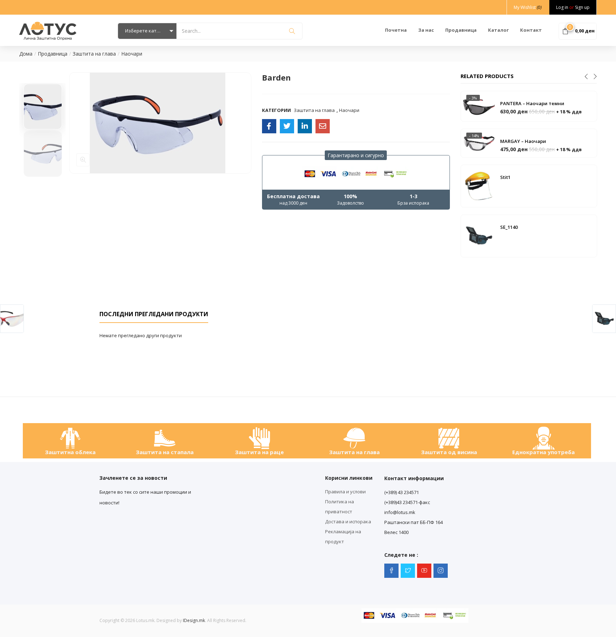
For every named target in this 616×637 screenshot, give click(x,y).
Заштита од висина (449, 452)
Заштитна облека (70, 452)
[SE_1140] (479, 235)
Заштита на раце (259, 452)
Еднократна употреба (543, 452)
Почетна (396, 30)
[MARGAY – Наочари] (479, 142)
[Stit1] (479, 185)
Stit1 (505, 177)
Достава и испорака (348, 521)
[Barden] (269, 126)
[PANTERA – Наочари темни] (479, 105)
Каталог (498, 30)
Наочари (131, 53)
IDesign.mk (194, 620)
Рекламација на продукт (343, 536)
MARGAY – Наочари (523, 141)
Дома (25, 53)
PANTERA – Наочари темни (532, 103)
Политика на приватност (339, 506)
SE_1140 (509, 227)
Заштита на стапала (165, 452)
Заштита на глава (94, 53)
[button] (147, 31)
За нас (426, 30)
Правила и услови (345, 491)
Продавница (461, 30)
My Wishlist (527, 7)
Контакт (531, 30)
